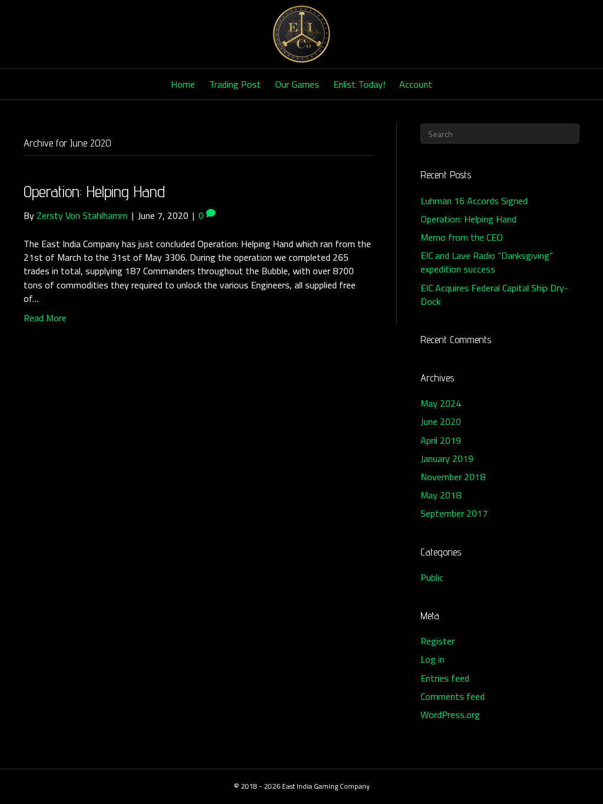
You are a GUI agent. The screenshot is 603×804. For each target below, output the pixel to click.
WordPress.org (450, 714)
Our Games (297, 84)
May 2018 (440, 495)
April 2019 (440, 440)
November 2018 (452, 477)
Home (183, 84)
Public (431, 577)
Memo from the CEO (461, 237)
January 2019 (446, 458)
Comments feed (452, 696)
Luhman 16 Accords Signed (474, 201)
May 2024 (440, 403)
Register (437, 641)
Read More (45, 318)
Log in (432, 659)
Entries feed (444, 678)
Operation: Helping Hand (94, 191)
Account (415, 84)
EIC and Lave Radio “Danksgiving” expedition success (486, 262)
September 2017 (454, 513)
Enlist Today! (359, 84)
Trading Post (235, 84)
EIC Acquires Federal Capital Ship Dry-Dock (494, 294)
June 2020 (440, 421)
